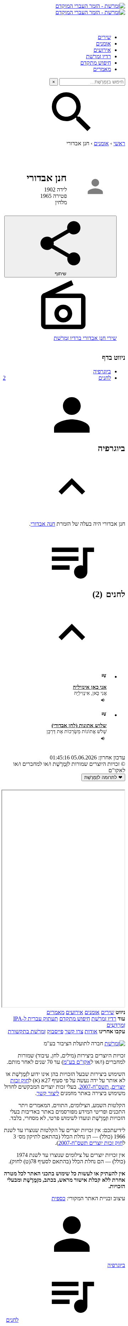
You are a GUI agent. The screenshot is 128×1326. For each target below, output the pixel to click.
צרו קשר (74, 1031)
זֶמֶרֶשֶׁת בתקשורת (27, 1031)
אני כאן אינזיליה (90, 687)
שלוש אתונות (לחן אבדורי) (79, 725)
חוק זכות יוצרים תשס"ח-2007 (90, 1143)
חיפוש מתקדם (95, 63)
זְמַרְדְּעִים (116, 1025)
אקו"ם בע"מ (77, 1062)
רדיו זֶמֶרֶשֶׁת (98, 56)
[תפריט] (118, 22)
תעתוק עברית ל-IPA (35, 1019)
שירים (104, 37)
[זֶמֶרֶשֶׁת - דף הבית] (115, 1043)
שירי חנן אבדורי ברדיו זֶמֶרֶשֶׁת (85, 338)
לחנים (57, 378)
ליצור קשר (48, 1093)
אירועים (102, 50)
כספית (58, 1198)
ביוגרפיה (102, 371)
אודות (91, 1031)
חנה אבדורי (43, 524)
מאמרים (102, 69)
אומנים (103, 43)
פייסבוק (55, 1031)
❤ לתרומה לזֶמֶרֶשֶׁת (103, 777)
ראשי (119, 143)
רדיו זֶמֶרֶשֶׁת (103, 1019)
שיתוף (60, 273)
